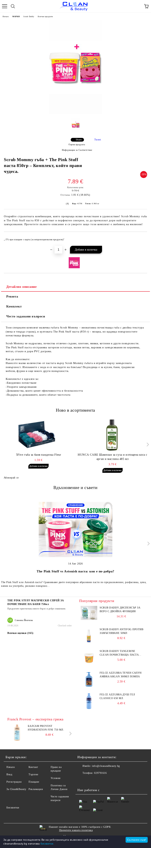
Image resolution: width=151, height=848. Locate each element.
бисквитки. (47, 843)
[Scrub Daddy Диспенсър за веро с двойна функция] (89, 619)
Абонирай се (11, 477)
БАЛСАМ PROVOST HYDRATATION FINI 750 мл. (46, 728)
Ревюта (12, 296)
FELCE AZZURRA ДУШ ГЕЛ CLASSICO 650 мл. (117, 696)
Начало (6, 16)
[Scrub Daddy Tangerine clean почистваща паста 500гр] (89, 665)
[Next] (147, 444)
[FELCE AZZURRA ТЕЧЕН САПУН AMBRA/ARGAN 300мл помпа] (89, 686)
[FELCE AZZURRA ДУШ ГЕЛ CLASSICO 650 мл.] (89, 708)
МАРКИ (16, 16)
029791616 (100, 773)
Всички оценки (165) (20, 633)
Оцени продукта (77, 144)
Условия (55, 778)
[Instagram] (90, 780)
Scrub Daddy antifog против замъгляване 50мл (121, 631)
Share (79, 139)
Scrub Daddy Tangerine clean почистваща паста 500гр (119, 653)
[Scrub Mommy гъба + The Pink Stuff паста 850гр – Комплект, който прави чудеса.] (75, 113)
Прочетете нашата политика (76, 830)
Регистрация (13, 781)
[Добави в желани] (142, 238)
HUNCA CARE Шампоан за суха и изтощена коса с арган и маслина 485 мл (112, 456)
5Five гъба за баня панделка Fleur (38, 454)
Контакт (33, 767)
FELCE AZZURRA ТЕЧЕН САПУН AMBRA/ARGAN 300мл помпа (121, 674)
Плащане (34, 781)
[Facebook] (82, 780)
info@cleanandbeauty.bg (106, 766)
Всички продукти (45, 16)
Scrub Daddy (28, 16)
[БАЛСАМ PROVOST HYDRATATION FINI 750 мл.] (17, 740)
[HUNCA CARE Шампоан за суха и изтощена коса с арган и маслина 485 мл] (112, 434)
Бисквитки (12, 807)
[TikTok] (98, 780)
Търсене (33, 774)
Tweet (97, 139)
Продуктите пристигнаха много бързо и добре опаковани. (36, 608)
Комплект (14, 306)
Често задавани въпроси (25, 316)
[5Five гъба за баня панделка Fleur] (38, 434)
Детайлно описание (21, 286)
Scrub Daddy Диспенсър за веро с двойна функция (120, 609)
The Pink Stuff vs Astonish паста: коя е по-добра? (75, 571)
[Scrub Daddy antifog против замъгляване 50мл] (89, 643)
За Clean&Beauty (16, 789)
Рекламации (36, 789)
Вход (9, 774)
